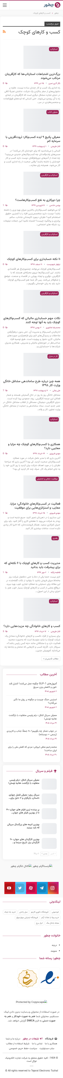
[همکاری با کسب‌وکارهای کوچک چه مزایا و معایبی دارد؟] (41, 427)
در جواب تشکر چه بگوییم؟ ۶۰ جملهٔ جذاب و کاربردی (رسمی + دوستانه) (32, 733)
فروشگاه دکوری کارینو (39, 912)
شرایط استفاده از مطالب (17, 1044)
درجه (54, 945)
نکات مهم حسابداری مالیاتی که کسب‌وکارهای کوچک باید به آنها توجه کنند (31, 320)
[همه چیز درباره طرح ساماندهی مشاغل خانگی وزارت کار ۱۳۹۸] (41, 364)
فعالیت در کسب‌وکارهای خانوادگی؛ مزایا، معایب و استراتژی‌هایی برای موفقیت (35, 506)
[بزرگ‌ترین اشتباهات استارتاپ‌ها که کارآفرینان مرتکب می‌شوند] (41, 57)
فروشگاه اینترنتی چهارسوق (27, 917)
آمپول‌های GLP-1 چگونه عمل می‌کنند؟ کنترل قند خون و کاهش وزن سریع (33, 685)
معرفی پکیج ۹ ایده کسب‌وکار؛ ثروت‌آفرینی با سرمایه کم (33, 139)
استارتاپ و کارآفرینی (49, 175)
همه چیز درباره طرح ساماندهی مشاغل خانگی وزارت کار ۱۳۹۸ (31, 383)
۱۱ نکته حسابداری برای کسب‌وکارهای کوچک (33, 259)
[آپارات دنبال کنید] (31, 888)
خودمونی (55, 912)
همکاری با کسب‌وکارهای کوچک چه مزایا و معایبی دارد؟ (34, 446)
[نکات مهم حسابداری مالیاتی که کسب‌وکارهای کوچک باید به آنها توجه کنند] (41, 301)
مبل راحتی (23, 912)
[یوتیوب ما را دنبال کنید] (9, 888)
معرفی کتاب (53, 112)
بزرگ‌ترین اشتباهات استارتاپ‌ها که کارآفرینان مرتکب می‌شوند (32, 76)
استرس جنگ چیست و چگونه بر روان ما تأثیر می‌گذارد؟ (35, 701)
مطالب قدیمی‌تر (51, 658)
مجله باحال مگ (52, 923)
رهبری (55, 538)
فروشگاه (49, 1039)
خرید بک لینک (10, 912)
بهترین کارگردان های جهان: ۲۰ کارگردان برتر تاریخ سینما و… (24, 841)
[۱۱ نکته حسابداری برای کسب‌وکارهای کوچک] (41, 242)
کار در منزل (53, 356)
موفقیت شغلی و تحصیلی (47, 478)
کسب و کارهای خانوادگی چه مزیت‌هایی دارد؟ (32, 626)
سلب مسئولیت (47, 1048)
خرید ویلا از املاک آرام (50, 917)
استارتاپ (54, 49)
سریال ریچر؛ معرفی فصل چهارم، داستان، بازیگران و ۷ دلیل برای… (24, 796)
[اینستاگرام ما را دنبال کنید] (53, 888)
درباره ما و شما (13, 1039)
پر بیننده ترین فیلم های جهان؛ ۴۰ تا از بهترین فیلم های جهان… (22, 811)
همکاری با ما (51, 1044)
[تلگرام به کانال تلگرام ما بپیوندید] (42, 888)
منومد (54, 951)
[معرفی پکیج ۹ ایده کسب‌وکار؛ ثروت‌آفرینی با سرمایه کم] (41, 120)
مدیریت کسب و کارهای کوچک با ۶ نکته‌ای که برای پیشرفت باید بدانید (32, 565)
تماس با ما (37, 1044)
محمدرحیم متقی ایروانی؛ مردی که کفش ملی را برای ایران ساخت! (32, 748)
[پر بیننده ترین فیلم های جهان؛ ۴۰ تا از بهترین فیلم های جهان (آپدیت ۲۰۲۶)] (49, 813)
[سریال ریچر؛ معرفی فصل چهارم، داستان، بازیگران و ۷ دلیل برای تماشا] (49, 799)
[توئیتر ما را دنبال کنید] (20, 888)
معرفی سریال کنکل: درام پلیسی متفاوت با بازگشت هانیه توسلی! (33, 717)
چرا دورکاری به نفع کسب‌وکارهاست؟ (37, 200)
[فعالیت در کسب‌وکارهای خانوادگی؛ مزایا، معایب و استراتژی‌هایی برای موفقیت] (41, 487)
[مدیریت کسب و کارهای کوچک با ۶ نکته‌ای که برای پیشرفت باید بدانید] (41, 546)
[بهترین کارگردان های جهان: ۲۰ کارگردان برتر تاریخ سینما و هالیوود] (49, 843)
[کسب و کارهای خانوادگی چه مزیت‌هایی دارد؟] (41, 609)
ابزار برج (39, 923)
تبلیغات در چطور (31, 1039)
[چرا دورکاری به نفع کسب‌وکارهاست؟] (41, 183)
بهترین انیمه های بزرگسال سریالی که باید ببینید (23, 826)
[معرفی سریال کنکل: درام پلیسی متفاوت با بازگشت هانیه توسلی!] (49, 784)
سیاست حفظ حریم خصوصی (23, 1048)
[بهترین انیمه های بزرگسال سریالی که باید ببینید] (49, 828)
